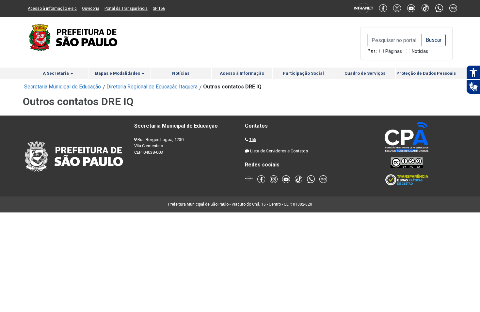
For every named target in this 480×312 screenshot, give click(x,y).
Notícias (420, 51)
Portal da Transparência (126, 8)
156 (252, 139)
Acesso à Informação (242, 73)
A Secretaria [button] (56, 73)
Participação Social (303, 73)
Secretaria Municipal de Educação (62, 87)
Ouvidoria (90, 8)
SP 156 (159, 8)
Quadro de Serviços (364, 73)
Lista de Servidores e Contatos (279, 150)
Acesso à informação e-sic (52, 8)
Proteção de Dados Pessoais (426, 73)
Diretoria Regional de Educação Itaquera (152, 87)
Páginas (393, 51)
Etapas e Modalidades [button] (118, 73)
